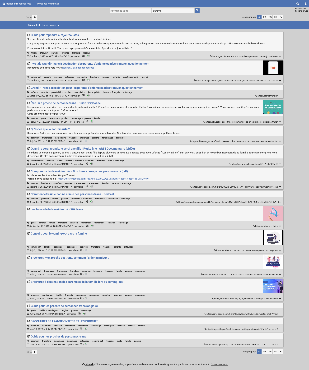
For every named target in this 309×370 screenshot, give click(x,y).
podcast (45, 198)
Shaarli (89, 364)
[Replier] (280, 56)
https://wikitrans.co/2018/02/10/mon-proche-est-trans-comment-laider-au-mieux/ (240, 274)
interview (44, 53)
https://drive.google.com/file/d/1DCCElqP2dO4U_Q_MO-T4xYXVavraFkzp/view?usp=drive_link (235, 187)
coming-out (36, 77)
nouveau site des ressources (78, 67)
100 (270, 17)
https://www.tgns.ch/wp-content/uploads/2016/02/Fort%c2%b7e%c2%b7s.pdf (242, 344)
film (110, 160)
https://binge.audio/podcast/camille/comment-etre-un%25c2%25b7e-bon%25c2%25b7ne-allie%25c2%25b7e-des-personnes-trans (237, 202)
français (76, 53)
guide (43, 118)
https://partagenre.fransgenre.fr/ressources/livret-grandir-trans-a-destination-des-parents (237, 80)
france (106, 92)
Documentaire (37, 160)
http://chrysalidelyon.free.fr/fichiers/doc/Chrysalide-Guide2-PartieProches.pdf (242, 329)
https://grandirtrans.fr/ (267, 96)
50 (264, 17)
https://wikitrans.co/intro (266, 226)
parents (53, 25)
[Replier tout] (280, 17)
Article (34, 53)
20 (259, 17)
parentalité (82, 77)
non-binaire (60, 138)
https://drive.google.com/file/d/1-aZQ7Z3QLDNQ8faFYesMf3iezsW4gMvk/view (103, 178)
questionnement (130, 77)
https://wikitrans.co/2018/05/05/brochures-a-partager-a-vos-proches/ (246, 298)
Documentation (219, 364)
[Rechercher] (297, 3)
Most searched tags (48, 3)
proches (65, 53)
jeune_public (94, 92)
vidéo (59, 160)
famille (97, 118)
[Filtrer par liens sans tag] (34, 17)
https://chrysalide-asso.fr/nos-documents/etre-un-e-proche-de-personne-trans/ (241, 122)
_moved (144, 77)
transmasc (47, 138)
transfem (35, 138)
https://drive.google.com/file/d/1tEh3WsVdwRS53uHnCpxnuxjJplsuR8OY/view (242, 314)
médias (86, 53)
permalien (55, 56)
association (80, 92)
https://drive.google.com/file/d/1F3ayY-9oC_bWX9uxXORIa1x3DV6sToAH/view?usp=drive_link (235, 141)
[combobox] (173, 10)
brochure (94, 77)
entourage (69, 77)
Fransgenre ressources (18, 3)
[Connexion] (305, 3)
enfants (116, 77)
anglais (65, 310)
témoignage (107, 138)
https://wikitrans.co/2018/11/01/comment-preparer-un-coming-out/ (247, 250)
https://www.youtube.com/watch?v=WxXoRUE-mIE (254, 164)
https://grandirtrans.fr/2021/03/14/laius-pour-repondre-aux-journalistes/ (245, 56)
